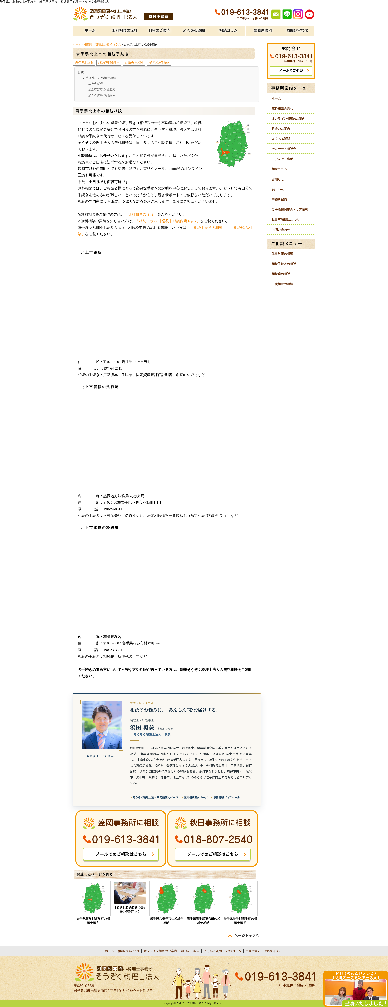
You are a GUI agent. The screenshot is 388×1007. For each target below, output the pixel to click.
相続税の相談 (281, 273)
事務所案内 (279, 199)
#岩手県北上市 (84, 62)
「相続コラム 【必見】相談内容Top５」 (167, 221)
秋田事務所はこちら (285, 219)
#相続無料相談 (134, 62)
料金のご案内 (281, 128)
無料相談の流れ (282, 108)
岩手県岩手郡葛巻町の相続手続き (203, 920)
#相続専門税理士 (108, 62)
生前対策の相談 (282, 253)
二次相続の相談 (282, 284)
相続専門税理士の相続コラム (102, 44)
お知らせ (278, 179)
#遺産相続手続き (159, 62)
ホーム (77, 44)
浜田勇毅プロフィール (226, 797)
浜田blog (278, 189)
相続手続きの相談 (284, 263)
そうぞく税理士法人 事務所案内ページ (155, 797)
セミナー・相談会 (284, 148)
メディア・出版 (282, 159)
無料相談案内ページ (196, 797)
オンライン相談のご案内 (288, 118)
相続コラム (279, 169)
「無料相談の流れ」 (140, 214)
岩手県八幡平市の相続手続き (166, 920)
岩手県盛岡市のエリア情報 (290, 209)
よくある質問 (281, 138)
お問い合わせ (281, 229)
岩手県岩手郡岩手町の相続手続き (240, 920)
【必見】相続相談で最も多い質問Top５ (130, 909)
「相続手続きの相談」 (208, 228)
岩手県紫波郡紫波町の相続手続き (93, 920)
